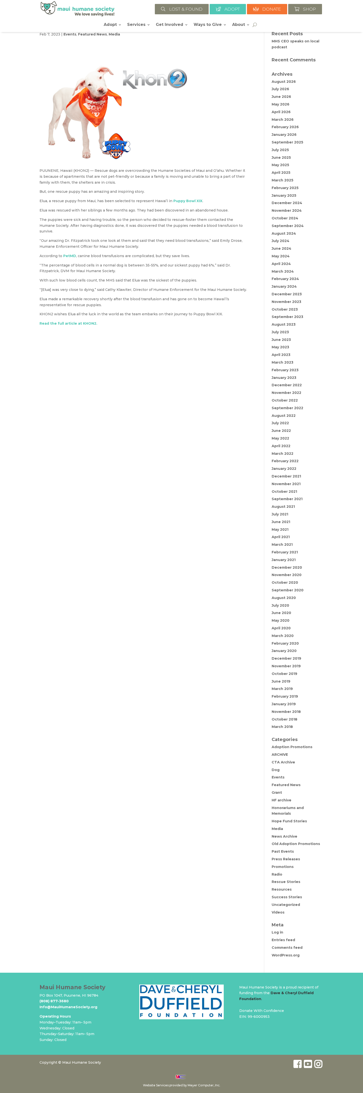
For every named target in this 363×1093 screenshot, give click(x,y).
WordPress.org (286, 955)
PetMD (69, 256)
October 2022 (285, 400)
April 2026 (281, 112)
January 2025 (284, 195)
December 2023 (287, 294)
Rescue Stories (286, 882)
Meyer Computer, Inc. (204, 1085)
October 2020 (285, 582)
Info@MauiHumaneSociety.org (68, 1007)
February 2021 (285, 552)
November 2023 (286, 302)
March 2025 (282, 180)
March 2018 (282, 726)
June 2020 (281, 613)
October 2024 (285, 218)
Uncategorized (286, 904)
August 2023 (284, 324)
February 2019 (285, 696)
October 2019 (284, 673)
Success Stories (287, 897)
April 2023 (281, 355)
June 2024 (281, 248)
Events (69, 34)
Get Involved (169, 25)
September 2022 (287, 408)
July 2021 (280, 514)
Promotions (283, 866)
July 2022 (280, 423)
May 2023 (280, 347)
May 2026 (280, 104)
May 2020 (280, 620)
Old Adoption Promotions (296, 844)
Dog (276, 770)
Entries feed (283, 940)
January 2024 (284, 286)
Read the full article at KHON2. (68, 323)
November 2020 (287, 575)
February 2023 (285, 370)
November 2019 (286, 666)
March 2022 (282, 453)
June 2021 (281, 522)
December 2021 (286, 476)
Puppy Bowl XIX (187, 201)
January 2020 (284, 651)
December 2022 (287, 385)
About (238, 25)
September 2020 (287, 590)
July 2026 (280, 89)
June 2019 (281, 681)
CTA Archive (283, 762)
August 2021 (283, 506)
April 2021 (281, 537)
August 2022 (284, 415)
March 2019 (282, 689)
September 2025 (287, 142)
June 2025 (281, 157)
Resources (282, 889)
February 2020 (285, 643)
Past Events (283, 851)
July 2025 (280, 150)
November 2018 (286, 711)
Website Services (156, 1085)
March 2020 (283, 636)
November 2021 (286, 484)
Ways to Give (208, 25)
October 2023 (285, 309)
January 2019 (284, 704)
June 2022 (281, 430)
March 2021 (282, 544)
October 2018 (284, 719)
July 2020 (280, 605)
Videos (278, 912)
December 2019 (286, 658)
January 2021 (284, 560)
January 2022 (284, 468)
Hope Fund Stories (289, 821)
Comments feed (287, 947)
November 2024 (287, 210)
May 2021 (280, 529)
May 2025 (280, 165)
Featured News (92, 34)
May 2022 (280, 438)
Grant (277, 792)
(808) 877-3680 (54, 1001)
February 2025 (285, 188)
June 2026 (281, 96)
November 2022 (286, 392)
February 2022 (285, 461)
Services (136, 25)
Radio (277, 874)
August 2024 (284, 233)
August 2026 (284, 81)
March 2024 (283, 271)
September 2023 (287, 317)
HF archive (281, 800)
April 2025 (281, 172)
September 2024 (288, 226)
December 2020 (287, 567)
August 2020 (284, 598)
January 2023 (284, 377)
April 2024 (281, 264)
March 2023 (282, 362)
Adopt (110, 25)
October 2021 (284, 491)
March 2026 (283, 119)
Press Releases (286, 859)
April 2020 (281, 628)
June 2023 (281, 339)
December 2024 (287, 203)
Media (114, 34)
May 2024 (281, 256)
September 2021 (287, 499)
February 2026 (285, 127)
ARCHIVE (280, 754)
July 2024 (280, 241)
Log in (277, 932)
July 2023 (280, 332)
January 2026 (284, 134)
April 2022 (281, 446)
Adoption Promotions (292, 747)
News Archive (284, 836)
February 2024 (285, 279)
